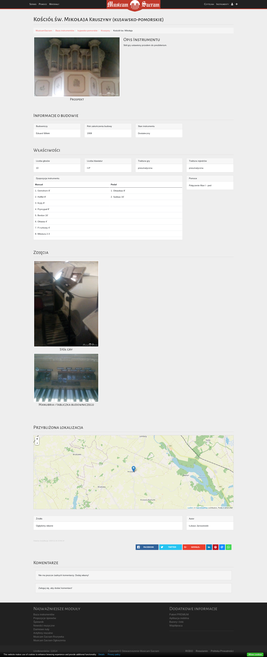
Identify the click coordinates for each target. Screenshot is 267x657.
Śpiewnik (38, 622)
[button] (232, 4)
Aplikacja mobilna (179, 618)
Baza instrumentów (43, 614)
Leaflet (190, 507)
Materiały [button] (54, 4)
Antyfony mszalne (43, 633)
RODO (189, 651)
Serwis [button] (32, 4)
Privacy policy (114, 654)
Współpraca (175, 625)
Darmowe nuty (41, 629)
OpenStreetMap (202, 507)
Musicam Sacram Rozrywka (48, 636)
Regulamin (202, 651)
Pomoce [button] (43, 4)
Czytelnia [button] (209, 4)
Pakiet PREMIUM (179, 614)
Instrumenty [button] (222, 4)
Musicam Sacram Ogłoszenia (49, 640)
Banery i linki (176, 622)
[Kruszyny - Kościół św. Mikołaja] (134, 469)
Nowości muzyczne (44, 625)
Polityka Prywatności (222, 651)
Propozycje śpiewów (44, 618)
